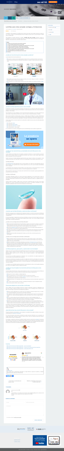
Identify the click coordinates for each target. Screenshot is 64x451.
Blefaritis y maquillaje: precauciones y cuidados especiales (34, 381)
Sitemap (31, 449)
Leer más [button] (23, 361)
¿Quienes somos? (17, 439)
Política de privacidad (22, 449)
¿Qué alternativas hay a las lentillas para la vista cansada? (17, 50)
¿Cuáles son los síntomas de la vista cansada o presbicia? (17, 43)
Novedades (50, 32)
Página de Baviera (43, 449)
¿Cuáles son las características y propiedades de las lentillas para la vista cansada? (21, 45)
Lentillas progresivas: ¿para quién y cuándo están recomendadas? (18, 47)
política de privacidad (17, 417)
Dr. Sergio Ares (9, 29)
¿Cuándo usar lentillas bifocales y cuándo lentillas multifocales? (18, 46)
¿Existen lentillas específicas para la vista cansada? (16, 44)
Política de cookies (37, 449)
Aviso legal (28, 449)
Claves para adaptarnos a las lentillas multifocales (16, 49)
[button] (43, 357)
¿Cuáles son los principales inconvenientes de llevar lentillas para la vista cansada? (21, 48)
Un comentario (14, 29)
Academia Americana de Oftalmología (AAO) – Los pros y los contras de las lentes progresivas (24, 347)
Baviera (50, 29)
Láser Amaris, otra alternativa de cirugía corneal (14, 381)
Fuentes (9, 51)
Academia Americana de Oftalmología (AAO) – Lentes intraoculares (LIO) (20, 348)
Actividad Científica (52, 27)
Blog (15, 2)
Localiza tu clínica (17, 441)
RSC (49, 34)
